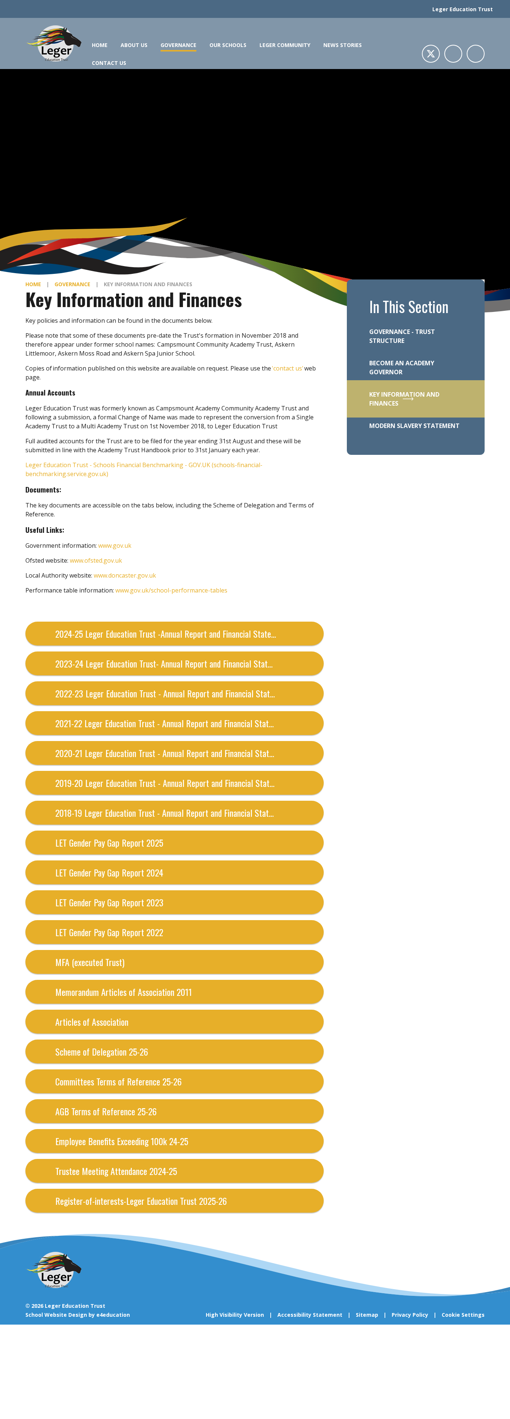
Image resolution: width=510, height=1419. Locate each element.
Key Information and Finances (148, 284)
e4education (113, 1314)
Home (33, 284)
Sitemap (367, 1314)
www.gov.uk (114, 545)
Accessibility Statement (309, 1314)
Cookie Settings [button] (463, 1314)
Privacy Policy (410, 1314)
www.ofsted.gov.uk (96, 560)
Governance (72, 284)
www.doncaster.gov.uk (125, 575)
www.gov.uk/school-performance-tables (171, 590)
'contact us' (288, 368)
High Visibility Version (235, 1314)
